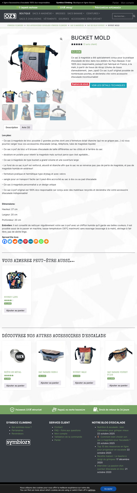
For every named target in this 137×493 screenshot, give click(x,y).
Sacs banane (75, 13)
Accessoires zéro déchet (86, 18)
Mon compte (127, 2)
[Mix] (36, 241)
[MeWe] (30, 241)
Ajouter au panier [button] (15, 310)
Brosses (60, 13)
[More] (46, 241)
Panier (116, 2)
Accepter (108, 489)
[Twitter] (9, 241)
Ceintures (92, 13)
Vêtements (49, 18)
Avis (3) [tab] (26, 127)
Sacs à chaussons (30, 18)
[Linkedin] (20, 241)
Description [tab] (12, 127)
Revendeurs (17, 433)
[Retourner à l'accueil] (10, 16)
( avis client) (90, 44)
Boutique (24, 13)
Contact (58, 427)
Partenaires (17, 430)
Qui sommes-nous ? (22, 427)
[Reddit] (15, 241)
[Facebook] (4, 241)
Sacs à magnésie (42, 13)
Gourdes (64, 18)
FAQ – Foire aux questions (67, 430)
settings (91, 490)
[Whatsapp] (41, 241)
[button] (61, 39)
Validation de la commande (68, 436)
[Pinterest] (25, 241)
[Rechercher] (134, 16)
